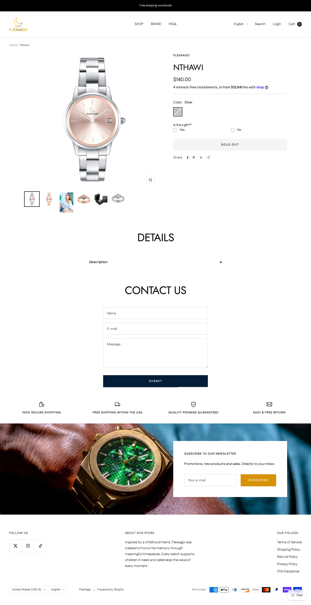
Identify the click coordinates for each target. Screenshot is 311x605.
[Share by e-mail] (208, 157)
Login (277, 24)
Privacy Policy (287, 564)
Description (98, 262)
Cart (294, 24)
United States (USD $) (26, 589)
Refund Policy (287, 556)
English (239, 24)
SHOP (139, 24)
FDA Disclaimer (288, 571)
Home (13, 45)
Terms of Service (289, 542)
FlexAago (181, 55)
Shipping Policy (288, 549)
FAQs (172, 24)
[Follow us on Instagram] (28, 545)
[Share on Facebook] (188, 157)
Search (260, 24)
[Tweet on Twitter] (201, 157)
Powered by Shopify (110, 589)
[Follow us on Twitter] (15, 545)
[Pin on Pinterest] (194, 157)
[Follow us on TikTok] (40, 545)
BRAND (156, 24)
